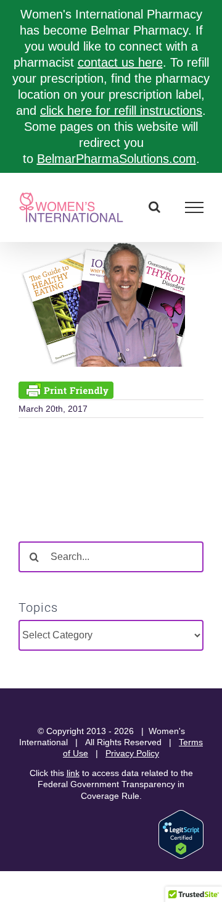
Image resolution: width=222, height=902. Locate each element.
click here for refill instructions (121, 110)
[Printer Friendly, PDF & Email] (65, 389)
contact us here (120, 62)
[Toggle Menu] (194, 207)
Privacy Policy (132, 753)
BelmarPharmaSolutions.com (116, 158)
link (73, 773)
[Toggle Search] (154, 207)
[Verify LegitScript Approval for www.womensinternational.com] (181, 816)
